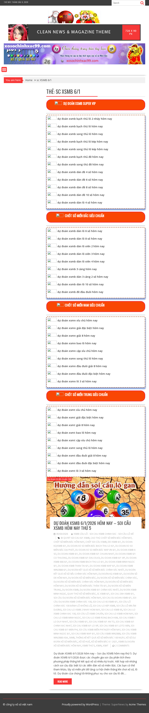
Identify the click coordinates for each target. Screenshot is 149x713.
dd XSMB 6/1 (114, 541)
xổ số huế (84, 641)
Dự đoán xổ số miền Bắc (82, 577)
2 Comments (122, 645)
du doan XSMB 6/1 (68, 553)
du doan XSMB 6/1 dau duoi (84, 557)
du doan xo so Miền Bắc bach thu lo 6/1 (90, 545)
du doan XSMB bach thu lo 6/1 (86, 561)
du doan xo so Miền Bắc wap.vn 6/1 (95, 549)
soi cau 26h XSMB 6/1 (122, 593)
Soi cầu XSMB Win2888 (108, 633)
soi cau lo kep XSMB (104, 605)
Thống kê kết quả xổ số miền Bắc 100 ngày (100, 637)
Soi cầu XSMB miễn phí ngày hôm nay (100, 629)
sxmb (72, 637)
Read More (63, 681)
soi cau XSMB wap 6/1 (83, 633)
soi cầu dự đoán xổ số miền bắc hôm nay (77, 597)
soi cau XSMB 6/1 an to (102, 621)
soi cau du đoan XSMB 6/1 (117, 597)
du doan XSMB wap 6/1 (102, 565)
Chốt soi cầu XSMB (96, 541)
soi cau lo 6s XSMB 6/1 (105, 601)
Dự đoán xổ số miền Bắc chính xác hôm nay (79, 581)
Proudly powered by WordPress (80, 704)
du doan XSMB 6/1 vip (113, 557)
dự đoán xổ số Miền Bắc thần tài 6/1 (86, 585)
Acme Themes (137, 704)
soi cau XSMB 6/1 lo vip (85, 625)
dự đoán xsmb (70, 589)
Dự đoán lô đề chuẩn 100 (59, 479)
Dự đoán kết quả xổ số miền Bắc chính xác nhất (96, 569)
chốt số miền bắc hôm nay (69, 541)
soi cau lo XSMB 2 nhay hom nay (81, 609)
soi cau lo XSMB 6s (111, 609)
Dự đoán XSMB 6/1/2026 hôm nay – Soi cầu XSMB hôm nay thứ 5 (92, 525)
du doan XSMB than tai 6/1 (73, 565)
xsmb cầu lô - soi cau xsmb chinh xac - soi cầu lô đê (104, 533)
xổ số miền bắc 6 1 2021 (104, 641)
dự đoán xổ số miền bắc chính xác (117, 577)
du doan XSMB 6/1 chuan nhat (96, 553)
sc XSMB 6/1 (103, 593)
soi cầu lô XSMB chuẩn (90, 613)
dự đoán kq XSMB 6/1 (110, 573)
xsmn (99, 645)
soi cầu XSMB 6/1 (78, 621)
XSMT (105, 645)
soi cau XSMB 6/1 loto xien (115, 625)
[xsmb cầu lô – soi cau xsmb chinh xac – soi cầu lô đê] (74, 63)
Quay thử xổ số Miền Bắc (81, 593)
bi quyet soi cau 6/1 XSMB (75, 537)
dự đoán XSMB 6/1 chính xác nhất (99, 589)
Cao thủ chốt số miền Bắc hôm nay (111, 537)
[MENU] (4, 69)
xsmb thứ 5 (88, 645)
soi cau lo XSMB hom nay (118, 613)
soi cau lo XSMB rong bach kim (100, 617)
